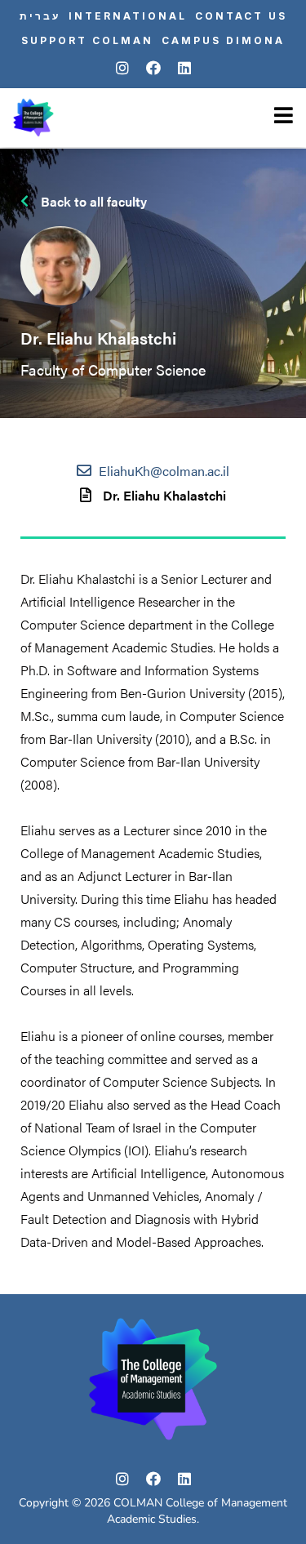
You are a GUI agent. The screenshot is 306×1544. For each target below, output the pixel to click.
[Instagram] (122, 68)
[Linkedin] (184, 68)
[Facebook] (153, 68)
